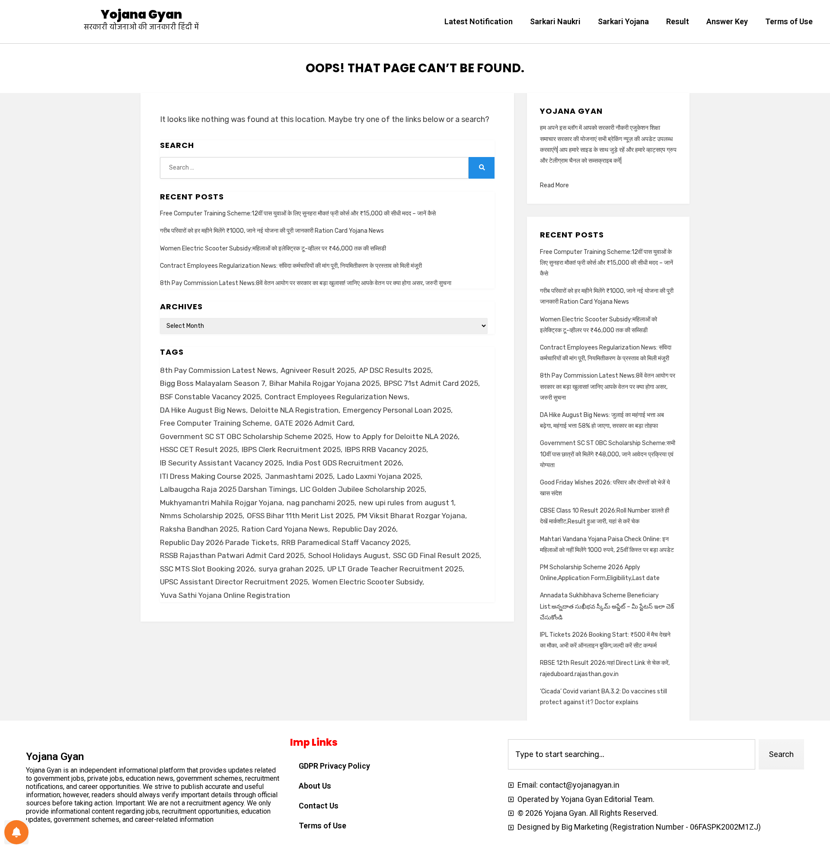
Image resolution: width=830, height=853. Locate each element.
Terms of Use (789, 21)
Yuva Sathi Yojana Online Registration (225, 595)
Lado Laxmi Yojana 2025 (379, 476)
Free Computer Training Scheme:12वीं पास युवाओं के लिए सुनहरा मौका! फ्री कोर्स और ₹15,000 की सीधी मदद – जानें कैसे (298, 213)
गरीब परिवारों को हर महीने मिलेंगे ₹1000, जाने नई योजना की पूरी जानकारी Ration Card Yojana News (272, 230)
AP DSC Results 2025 (395, 370)
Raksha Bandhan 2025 (198, 529)
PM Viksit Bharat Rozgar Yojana (411, 515)
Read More (554, 185)
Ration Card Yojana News (285, 529)
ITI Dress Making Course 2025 (210, 476)
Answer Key (727, 21)
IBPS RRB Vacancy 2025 (385, 449)
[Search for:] (314, 167)
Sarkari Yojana (623, 21)
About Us (315, 785)
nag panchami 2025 (320, 502)
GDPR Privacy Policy (334, 765)
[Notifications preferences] (16, 832)
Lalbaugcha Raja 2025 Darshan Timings (228, 489)
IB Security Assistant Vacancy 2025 (221, 463)
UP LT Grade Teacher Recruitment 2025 (395, 568)
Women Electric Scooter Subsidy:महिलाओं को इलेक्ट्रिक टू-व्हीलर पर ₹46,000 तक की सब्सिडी (273, 248)
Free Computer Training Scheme (215, 423)
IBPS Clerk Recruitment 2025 (291, 449)
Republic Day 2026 (364, 529)
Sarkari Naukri (555, 21)
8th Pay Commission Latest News (218, 370)
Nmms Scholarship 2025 (201, 515)
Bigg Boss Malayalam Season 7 (212, 383)
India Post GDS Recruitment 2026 (344, 463)
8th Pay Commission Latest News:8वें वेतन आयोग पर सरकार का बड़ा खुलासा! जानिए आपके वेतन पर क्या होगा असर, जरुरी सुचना (305, 283)
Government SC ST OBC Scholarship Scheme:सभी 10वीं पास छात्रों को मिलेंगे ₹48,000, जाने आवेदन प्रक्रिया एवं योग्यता (607, 453)
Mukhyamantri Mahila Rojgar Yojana (221, 502)
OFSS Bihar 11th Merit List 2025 (300, 515)
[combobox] (631, 754)
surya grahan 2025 (291, 568)
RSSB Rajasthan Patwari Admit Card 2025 (232, 555)
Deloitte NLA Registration (294, 410)
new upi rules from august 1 (406, 502)
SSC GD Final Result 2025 (436, 555)
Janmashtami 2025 (299, 476)
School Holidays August (348, 555)
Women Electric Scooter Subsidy (367, 581)
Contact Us (318, 805)
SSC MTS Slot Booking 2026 (207, 568)
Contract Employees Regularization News (336, 396)
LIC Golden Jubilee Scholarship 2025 (362, 489)
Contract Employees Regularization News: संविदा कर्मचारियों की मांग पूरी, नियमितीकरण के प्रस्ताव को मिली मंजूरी (291, 265)
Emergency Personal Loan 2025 (397, 410)
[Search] (482, 168)
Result (677, 21)
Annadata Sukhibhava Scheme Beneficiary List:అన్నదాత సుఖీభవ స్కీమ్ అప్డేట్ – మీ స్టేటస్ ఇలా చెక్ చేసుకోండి (607, 606)
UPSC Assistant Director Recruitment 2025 (234, 581)
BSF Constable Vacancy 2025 (210, 396)
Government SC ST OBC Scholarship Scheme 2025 (246, 436)
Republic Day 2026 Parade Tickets (218, 542)
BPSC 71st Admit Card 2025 (431, 383)
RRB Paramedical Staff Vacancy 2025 (345, 542)
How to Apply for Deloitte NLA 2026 (397, 436)
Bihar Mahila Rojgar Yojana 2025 (324, 383)
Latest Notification (478, 21)
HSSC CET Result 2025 (198, 449)
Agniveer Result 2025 (317, 370)
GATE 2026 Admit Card (314, 423)
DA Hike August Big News (203, 410)
